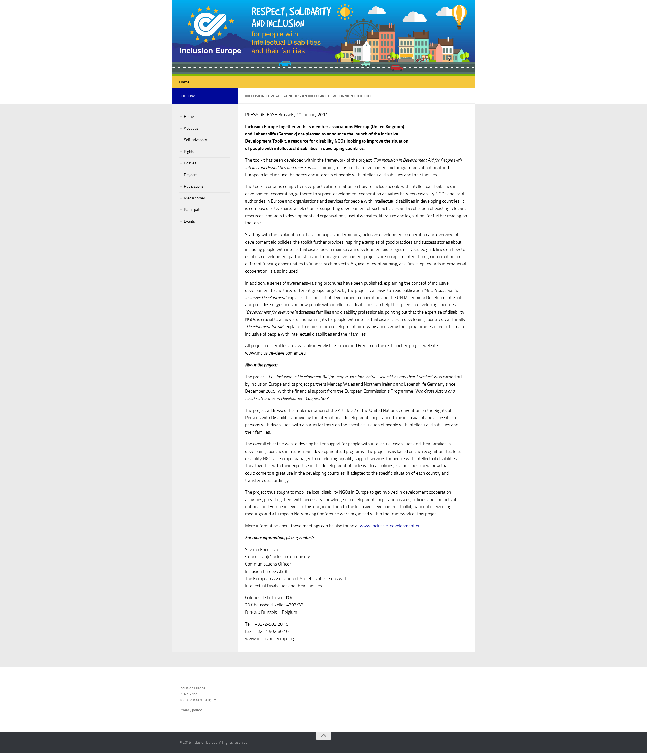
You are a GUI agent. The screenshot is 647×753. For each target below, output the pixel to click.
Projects (190, 175)
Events (189, 221)
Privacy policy (190, 710)
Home (184, 82)
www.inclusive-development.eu (390, 526)
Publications (193, 186)
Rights (189, 151)
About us (191, 128)
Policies (190, 163)
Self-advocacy (195, 140)
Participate (192, 209)
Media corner (194, 198)
